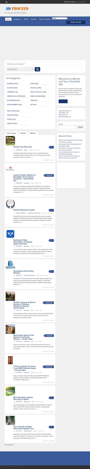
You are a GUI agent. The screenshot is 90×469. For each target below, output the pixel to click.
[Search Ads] (37, 69)
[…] (31, 157)
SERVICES (19, 150)
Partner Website (44, 19)
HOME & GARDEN (36, 96)
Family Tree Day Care (22, 147)
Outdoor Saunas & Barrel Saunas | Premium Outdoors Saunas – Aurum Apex (24, 305)
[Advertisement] (45, 43)
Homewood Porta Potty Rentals (23, 272)
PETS (32, 104)
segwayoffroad (28, 431)
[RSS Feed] (6, 2)
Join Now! (63, 101)
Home (8, 19)
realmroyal (26, 310)
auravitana (26, 183)
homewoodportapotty (29, 275)
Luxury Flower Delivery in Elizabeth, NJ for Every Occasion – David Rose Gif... (24, 178)
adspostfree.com (63, 113)
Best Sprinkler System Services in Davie (23, 398)
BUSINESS (19, 183)
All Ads (26, 19)
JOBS (32, 100)
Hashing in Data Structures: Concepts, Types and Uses (23, 242)
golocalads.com (63, 115)
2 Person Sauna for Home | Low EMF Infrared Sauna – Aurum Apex (24, 368)
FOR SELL (33, 88)
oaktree (26, 150)
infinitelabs (26, 246)
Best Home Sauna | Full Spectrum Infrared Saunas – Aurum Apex (23, 337)
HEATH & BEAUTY (36, 92)
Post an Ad (76, 22)
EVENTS (33, 83)
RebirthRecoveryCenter (34, 213)
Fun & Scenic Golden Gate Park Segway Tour (23, 428)
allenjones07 (27, 401)
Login (83, 2)
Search (61, 124)
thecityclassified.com (65, 117)
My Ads (33, 19)
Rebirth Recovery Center (24, 210)
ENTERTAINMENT (12, 104)
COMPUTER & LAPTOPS (14, 96)
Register (77, 2)
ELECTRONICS (11, 100)
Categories (17, 19)
